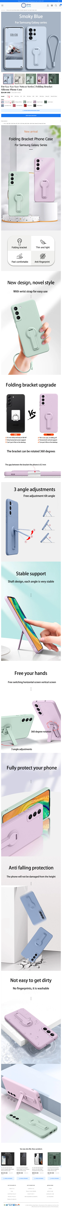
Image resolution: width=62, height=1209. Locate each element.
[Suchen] (56, 5)
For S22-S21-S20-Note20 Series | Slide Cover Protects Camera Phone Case (23, 1169)
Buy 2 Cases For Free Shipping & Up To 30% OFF (31, 1)
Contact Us (31, 1188)
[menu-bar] (3, 5)
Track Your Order (31, 1191)
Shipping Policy (12, 1194)
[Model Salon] (26, 5)
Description (4, 121)
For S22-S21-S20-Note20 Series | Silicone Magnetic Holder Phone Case (53, 1169)
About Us (11, 1188)
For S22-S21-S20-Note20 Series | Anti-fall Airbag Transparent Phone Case (37, 1169)
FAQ (12, 1191)
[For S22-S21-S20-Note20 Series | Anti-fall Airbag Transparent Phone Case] (38, 1159)
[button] (2, 42)
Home (50, 1188)
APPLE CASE (50, 1191)
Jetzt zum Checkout (31, 115)
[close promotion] (58, 1)
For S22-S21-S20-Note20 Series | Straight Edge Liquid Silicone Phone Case (7, 1169)
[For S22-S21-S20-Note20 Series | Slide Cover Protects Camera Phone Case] (23, 1159)
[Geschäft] (52, 5)
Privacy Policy (12, 1196)
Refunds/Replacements (31, 1196)
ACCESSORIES (50, 1196)
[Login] (48, 5)
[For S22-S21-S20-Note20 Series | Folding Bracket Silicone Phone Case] (31, 42)
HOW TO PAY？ (31, 1194)
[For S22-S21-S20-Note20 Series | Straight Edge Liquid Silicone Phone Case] (7, 1159)
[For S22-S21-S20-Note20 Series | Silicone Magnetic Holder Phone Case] (54, 1159)
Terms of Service (11, 1199)
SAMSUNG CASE (50, 1194)
